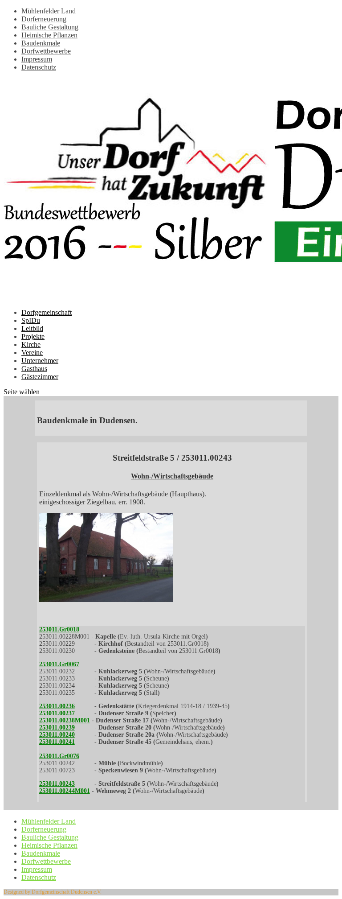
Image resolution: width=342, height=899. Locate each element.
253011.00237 (57, 713)
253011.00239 (57, 727)
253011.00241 (57, 741)
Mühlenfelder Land (48, 11)
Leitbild (32, 328)
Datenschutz (38, 67)
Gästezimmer (39, 376)
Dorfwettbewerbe (46, 51)
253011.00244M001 (64, 791)
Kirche (31, 344)
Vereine (32, 352)
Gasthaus (34, 368)
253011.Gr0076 (59, 756)
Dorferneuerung (43, 19)
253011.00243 (57, 783)
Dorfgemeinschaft (46, 312)
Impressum (36, 59)
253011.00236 (57, 706)
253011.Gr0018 (59, 629)
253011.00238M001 (64, 720)
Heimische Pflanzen (49, 35)
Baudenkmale (40, 43)
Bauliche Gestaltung (49, 27)
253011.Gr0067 (59, 664)
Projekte (33, 336)
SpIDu (30, 320)
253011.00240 (57, 734)
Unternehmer (39, 360)
